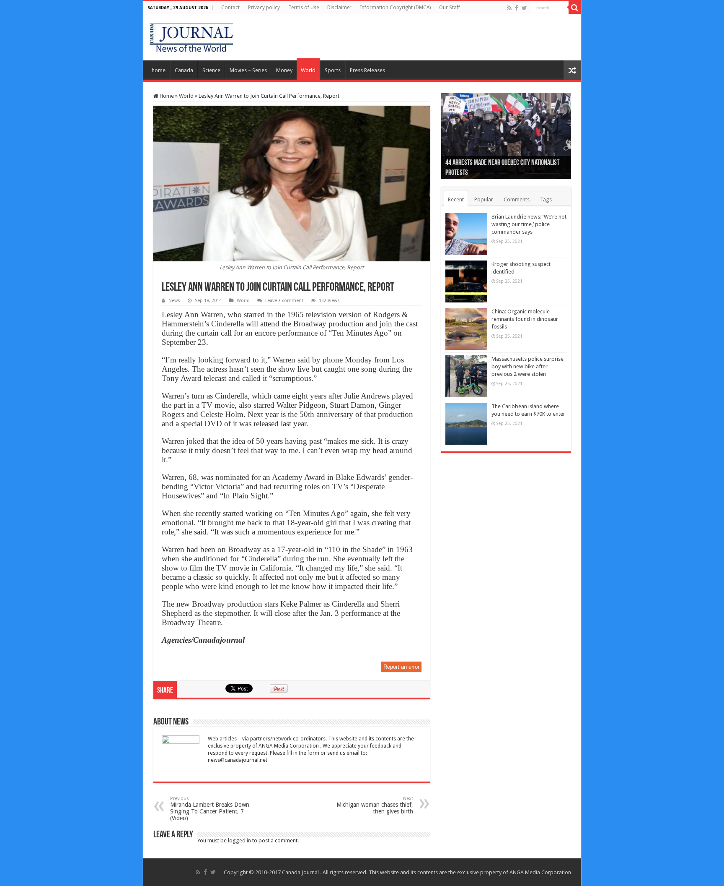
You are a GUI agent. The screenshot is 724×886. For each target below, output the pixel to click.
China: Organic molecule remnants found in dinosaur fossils (524, 319)
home (158, 70)
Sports (333, 70)
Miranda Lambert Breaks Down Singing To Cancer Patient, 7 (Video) (209, 808)
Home (166, 96)
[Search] (575, 7)
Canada (184, 70)
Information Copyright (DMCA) (395, 7)
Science (211, 70)
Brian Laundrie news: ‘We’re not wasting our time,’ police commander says (528, 224)
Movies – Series (248, 70)
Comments (517, 199)
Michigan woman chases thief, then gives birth (374, 805)
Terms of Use (303, 7)
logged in (239, 840)
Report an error (401, 667)
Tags (546, 199)
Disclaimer (339, 7)
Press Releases (367, 70)
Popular (483, 199)
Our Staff (449, 7)
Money (284, 70)
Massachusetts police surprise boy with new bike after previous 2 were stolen (527, 366)
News (174, 300)
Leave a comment (284, 300)
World (308, 70)
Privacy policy (264, 7)
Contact (230, 7)
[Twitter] (524, 8)
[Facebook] (516, 8)
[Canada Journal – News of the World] (191, 36)
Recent (456, 199)
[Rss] (509, 8)
